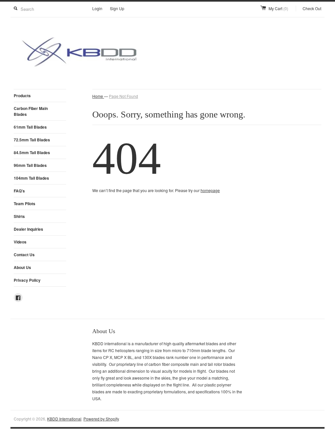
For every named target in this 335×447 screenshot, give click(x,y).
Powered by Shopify (101, 418)
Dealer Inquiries (28, 229)
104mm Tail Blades (31, 178)
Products (22, 95)
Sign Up (117, 8)
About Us (22, 267)
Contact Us (24, 255)
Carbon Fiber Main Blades (31, 111)
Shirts (19, 216)
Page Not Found (123, 96)
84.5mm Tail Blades (32, 152)
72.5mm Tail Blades (32, 140)
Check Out (312, 8)
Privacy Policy (27, 280)
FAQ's (19, 191)
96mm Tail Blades (30, 165)
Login (97, 8)
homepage (210, 190)
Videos (20, 242)
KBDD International (64, 418)
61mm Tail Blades (30, 127)
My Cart (278, 8)
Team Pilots (24, 203)
